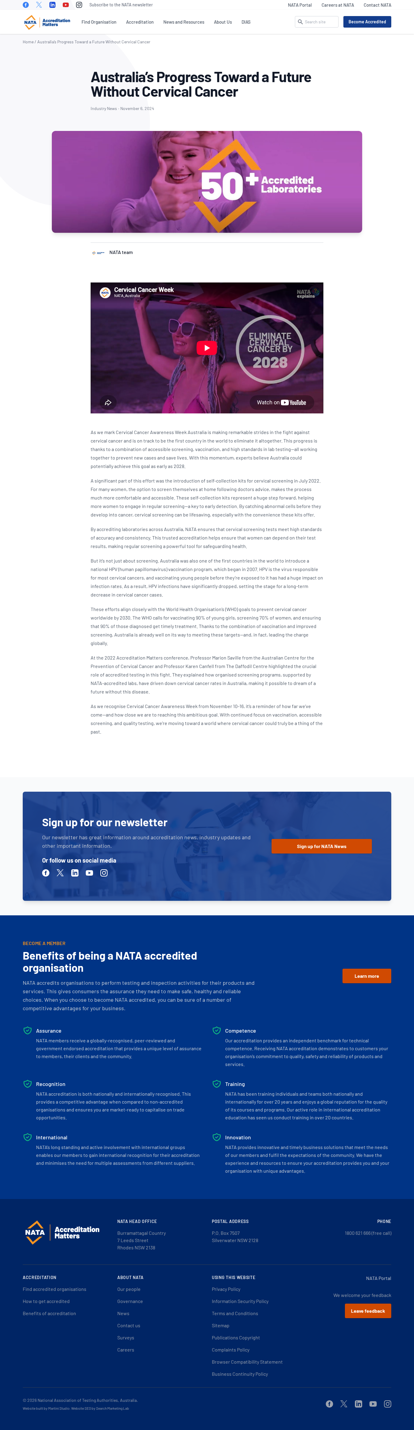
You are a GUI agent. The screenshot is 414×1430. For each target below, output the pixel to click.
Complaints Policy (230, 1349)
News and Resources (183, 22)
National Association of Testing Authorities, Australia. (88, 1400)
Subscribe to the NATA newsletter (121, 4)
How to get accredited (46, 1301)
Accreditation (140, 22)
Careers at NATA (338, 5)
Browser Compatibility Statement (247, 1362)
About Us (223, 22)
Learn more (367, 976)
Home (28, 41)
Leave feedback (368, 1311)
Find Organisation (99, 22)
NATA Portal (300, 5)
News (123, 1313)
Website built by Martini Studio (46, 1408)
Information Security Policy (240, 1301)
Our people (129, 1289)
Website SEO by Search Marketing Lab (100, 1408)
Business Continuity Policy (240, 1374)
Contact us (128, 1325)
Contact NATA (377, 5)
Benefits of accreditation (49, 1313)
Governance (130, 1301)
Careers (125, 1349)
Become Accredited (367, 21)
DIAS (246, 22)
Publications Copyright (236, 1337)
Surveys (125, 1337)
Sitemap (220, 1325)
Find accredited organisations (54, 1289)
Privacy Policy (226, 1289)
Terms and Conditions (235, 1313)
